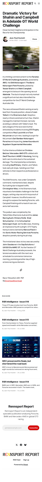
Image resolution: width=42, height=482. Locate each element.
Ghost (25, 464)
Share (34, 39)
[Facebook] (21, 445)
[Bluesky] (25, 445)
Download (9, 281)
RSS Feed (16, 460)
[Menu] (39, 3)
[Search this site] (35, 3)
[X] (17, 445)
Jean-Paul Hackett (17, 38)
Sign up (26, 460)
